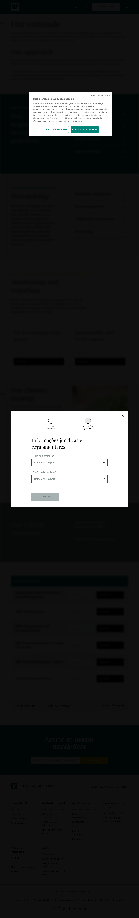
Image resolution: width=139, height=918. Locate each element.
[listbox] (69, 462)
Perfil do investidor (44, 472)
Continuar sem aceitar (100, 95)
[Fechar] (123, 416)
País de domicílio (43, 456)
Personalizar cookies (56, 129)
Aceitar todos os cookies (84, 129)
